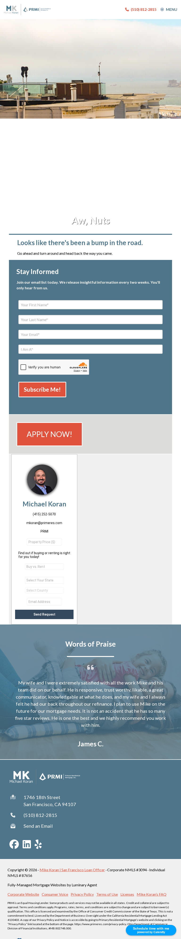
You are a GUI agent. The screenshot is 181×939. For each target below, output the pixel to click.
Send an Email (38, 826)
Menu (171, 9)
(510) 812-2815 (40, 815)
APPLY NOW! (49, 434)
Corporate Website (23, 894)
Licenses (127, 894)
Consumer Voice (55, 894)
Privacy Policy (82, 894)
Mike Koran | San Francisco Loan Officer (72, 869)
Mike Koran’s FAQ (151, 894)
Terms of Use (107, 894)
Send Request (44, 614)
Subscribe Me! (42, 389)
